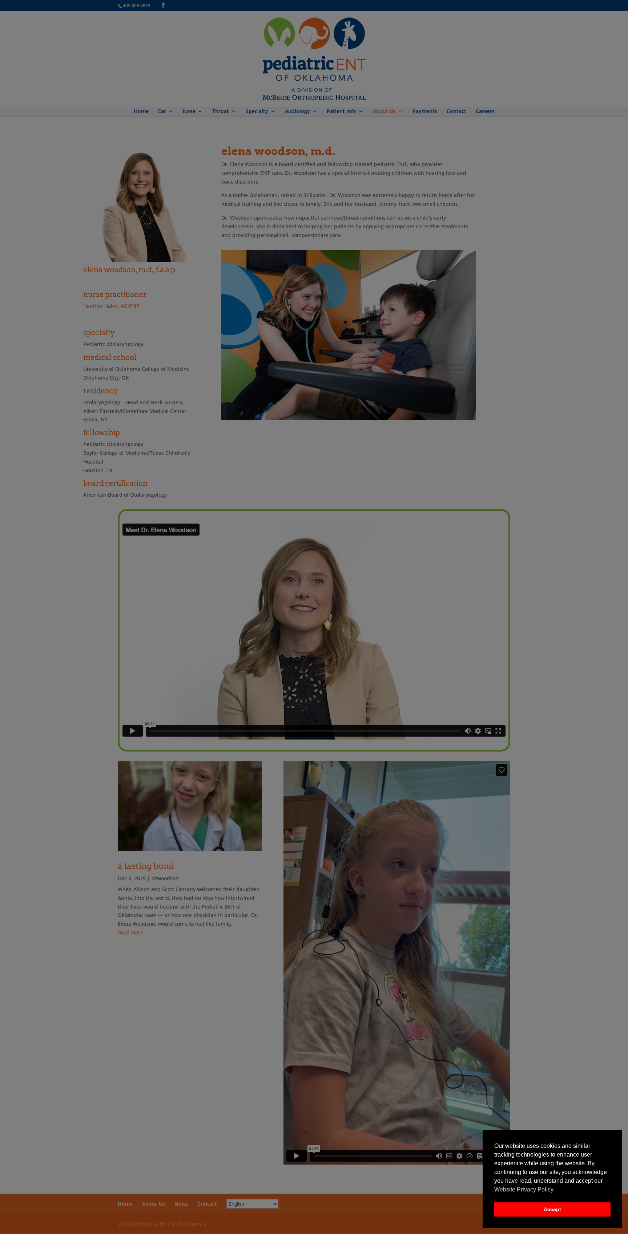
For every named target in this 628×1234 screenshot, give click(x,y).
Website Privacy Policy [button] (523, 1189)
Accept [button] (552, 1209)
